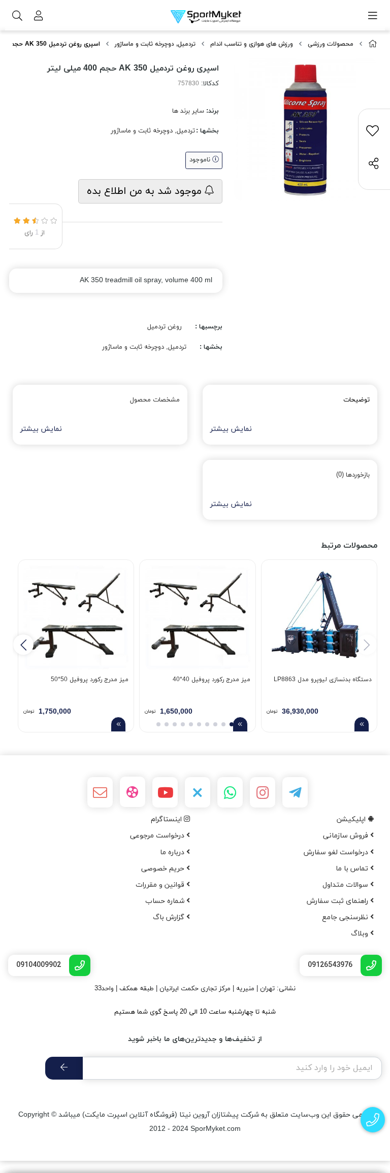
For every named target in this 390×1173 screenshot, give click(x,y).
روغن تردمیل (164, 326)
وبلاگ (360, 934)
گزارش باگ (169, 917)
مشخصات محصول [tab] (155, 400)
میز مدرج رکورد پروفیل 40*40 (211, 680)
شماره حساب (165, 901)
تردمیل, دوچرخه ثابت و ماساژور (155, 44)
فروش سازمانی (346, 836)
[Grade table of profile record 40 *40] (197, 617)
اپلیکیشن (352, 819)
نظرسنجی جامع (346, 917)
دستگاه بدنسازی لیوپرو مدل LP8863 (323, 680)
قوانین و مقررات (161, 885)
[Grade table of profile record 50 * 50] (75, 617)
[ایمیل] (100, 792)
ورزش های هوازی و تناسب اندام (251, 44)
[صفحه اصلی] (372, 44)
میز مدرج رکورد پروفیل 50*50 (89, 680)
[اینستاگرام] (262, 792)
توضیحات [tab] (356, 400)
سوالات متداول (346, 885)
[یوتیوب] (165, 792)
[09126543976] (373, 1120)
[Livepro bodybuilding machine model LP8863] (319, 617)
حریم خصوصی (163, 869)
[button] (23, 644)
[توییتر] (197, 792)
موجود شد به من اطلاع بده (146, 191)
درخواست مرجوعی (158, 836)
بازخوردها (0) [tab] (353, 475)
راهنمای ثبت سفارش (338, 901)
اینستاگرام (167, 819)
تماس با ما (353, 869)
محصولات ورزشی (330, 44)
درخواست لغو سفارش (337, 852)
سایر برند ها (188, 111)
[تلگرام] (295, 792)
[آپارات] (132, 792)
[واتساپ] (230, 792)
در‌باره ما (173, 852)
